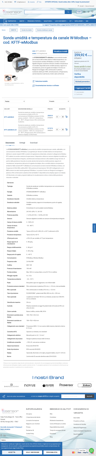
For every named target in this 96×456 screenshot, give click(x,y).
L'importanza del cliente (33, 417)
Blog (51, 437)
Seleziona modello (41, 81)
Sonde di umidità (27, 30)
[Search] (68, 12)
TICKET (79, 12)
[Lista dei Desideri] (92, 12)
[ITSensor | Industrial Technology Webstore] (12, 12)
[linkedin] (5, 435)
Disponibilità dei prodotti (57, 427)
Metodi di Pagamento (80, 427)
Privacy (28, 427)
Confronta (79, 94)
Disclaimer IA (30, 430)
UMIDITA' (13, 30)
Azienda (32, 2)
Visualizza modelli (60, 51)
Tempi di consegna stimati (57, 430)
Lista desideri (80, 92)
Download (33, 143)
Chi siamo (29, 414)
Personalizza (51, 452)
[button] (14, 78)
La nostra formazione (32, 420)
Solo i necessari (32, 452)
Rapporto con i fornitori (33, 424)
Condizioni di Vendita (80, 424)
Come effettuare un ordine (58, 424)
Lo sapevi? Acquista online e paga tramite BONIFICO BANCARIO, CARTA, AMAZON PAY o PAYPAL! (55, 25)
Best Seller (77, 418)
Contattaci (53, 417)
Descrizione (10, 143)
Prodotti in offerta (79, 421)
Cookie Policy (30, 433)
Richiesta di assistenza (56, 420)
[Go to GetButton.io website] (91, 454)
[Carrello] (92, 16)
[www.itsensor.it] (10, 409)
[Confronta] (88, 12)
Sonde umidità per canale (44, 30)
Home (3, 30)
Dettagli (22, 143)
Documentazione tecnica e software (47, 85)
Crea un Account (89, 6)
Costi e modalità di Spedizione (82, 431)
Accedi (82, 6)
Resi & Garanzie (78, 434)
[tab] (10, 143)
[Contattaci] (84, 12)
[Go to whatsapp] (91, 450)
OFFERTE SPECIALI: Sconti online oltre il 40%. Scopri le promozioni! (67, 2)
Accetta (12, 452)
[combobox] (44, 12)
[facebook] (1, 435)
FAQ (40, 2)
